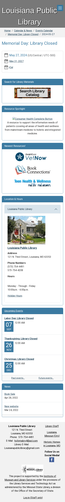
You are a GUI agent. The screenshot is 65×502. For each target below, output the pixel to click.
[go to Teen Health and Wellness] (32, 182)
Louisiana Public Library (20, 209)
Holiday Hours (15, 295)
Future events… (46, 378)
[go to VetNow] (32, 156)
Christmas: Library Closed (19, 359)
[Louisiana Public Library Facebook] (51, 459)
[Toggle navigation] (60, 8)
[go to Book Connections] (32, 169)
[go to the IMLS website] (32, 469)
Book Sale (9, 394)
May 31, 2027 (16, 61)
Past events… (18, 378)
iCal (11, 67)
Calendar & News (23, 30)
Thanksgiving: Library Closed (20, 338)
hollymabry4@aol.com (26, 440)
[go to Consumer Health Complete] (32, 118)
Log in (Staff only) (33, 497)
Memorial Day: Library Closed (23, 34)
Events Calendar (44, 30)
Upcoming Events (13, 310)
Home (7, 30)
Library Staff (52, 426)
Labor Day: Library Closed (19, 318)
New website (11, 406)
